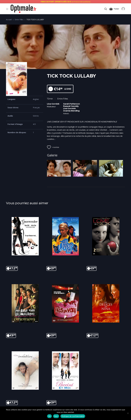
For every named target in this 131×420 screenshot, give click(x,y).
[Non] (128, 413)
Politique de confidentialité (73, 416)
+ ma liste (55, 147)
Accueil (9, 19)
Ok (49, 416)
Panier (116, 9)
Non (56, 416)
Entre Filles (19, 19)
